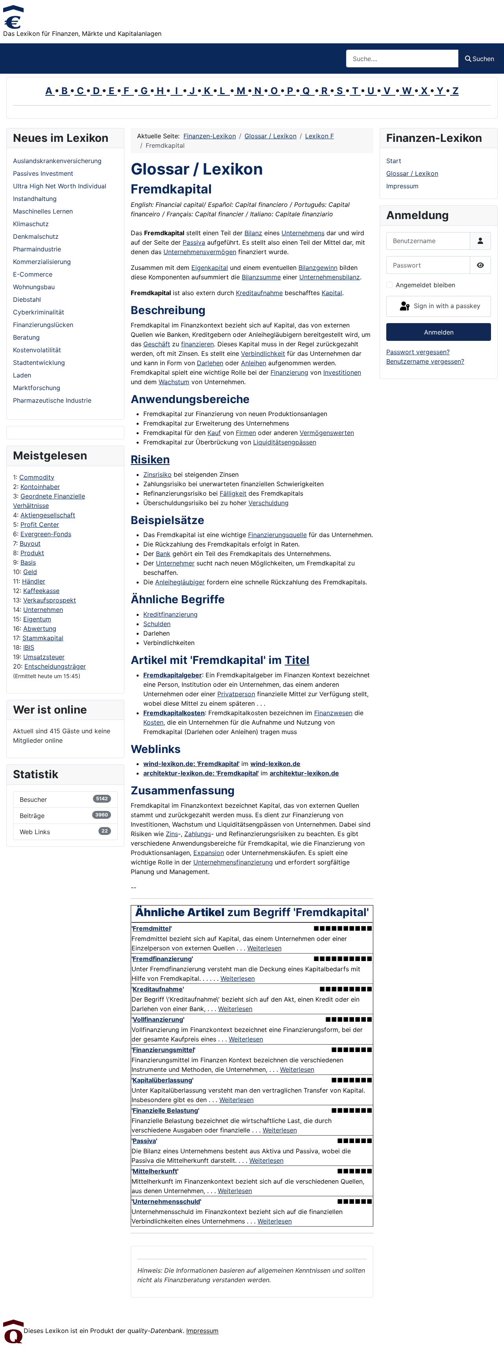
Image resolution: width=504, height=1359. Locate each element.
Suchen (483, 59)
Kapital (332, 293)
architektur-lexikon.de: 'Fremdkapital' (201, 773)
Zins (172, 834)
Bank (163, 554)
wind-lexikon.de (275, 764)
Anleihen (253, 363)
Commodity (36, 477)
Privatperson (236, 694)
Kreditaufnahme (259, 293)
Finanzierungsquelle (277, 535)
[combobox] (402, 58)
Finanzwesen (333, 713)
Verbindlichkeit (263, 353)
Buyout (30, 543)
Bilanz (253, 233)
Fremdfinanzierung (162, 959)
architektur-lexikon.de (304, 773)
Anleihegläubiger (180, 582)
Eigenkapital (209, 267)
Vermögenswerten (327, 433)
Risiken (150, 459)
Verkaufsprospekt (49, 600)
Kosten (153, 722)
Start (393, 161)
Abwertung (39, 628)
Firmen (246, 433)
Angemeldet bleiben (425, 285)
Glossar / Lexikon (412, 173)
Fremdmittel (151, 928)
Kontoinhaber (40, 487)
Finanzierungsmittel (163, 1050)
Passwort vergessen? (418, 352)
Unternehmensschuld (166, 1201)
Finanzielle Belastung (165, 1110)
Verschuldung (268, 503)
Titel (297, 660)
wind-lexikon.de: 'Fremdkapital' (191, 764)
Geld (30, 572)
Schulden (156, 624)
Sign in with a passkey (446, 306)
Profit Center (39, 524)
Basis (28, 562)
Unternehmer (175, 563)
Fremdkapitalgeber (172, 675)
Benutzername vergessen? (425, 361)
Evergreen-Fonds (45, 534)
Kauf (214, 433)
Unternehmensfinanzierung (233, 862)
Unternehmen (43, 610)
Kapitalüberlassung (162, 1080)
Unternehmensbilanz (329, 277)
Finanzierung (289, 372)
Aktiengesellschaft (47, 515)
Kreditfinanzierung (170, 614)
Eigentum (37, 619)
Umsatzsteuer (44, 657)
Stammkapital (42, 638)
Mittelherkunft (155, 1171)
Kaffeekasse (41, 591)
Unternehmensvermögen (199, 252)
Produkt (32, 553)
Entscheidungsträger (55, 666)
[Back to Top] (490, 1344)
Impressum (402, 186)
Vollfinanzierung (158, 1019)
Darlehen (210, 363)
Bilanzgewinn (317, 267)
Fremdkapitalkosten (174, 713)
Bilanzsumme (261, 277)
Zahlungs (197, 834)
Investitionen (342, 372)
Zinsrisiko (157, 474)
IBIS (28, 647)
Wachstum (174, 382)
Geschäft (156, 344)
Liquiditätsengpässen (284, 442)
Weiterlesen (264, 948)
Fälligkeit (233, 493)
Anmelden (439, 332)
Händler (33, 581)
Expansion (208, 853)
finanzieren (197, 344)
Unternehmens (303, 233)
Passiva (194, 242)
